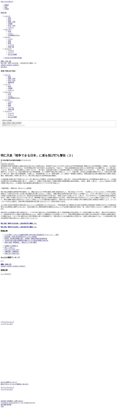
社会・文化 (11, 25)
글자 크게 (11, 164)
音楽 (9, 41)
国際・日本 (11, 22)
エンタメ (7, 37)
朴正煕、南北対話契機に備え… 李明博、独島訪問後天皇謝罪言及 (25, 238)
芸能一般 (11, 47)
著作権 (9, 404)
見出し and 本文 (16, 123)
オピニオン (8, 29)
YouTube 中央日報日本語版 (13, 58)
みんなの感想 (12, 54)
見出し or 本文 (7, 123)
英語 (5, 7)
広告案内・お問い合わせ (15, 401)
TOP (2, 406)
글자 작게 (4, 164)
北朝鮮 (10, 24)
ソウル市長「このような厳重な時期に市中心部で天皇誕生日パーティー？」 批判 (31, 235)
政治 (9, 18)
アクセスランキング (7, 322)
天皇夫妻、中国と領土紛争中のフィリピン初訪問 (20, 236)
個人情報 (4, 404)
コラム (10, 33)
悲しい (7, 384)
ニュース (7, 16)
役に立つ (26, 384)
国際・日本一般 (6, 61)
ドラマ (10, 39)
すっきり (13, 384)
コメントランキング (7, 387)
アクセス (11, 50)
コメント (11, 52)
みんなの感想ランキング (9, 382)
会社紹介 (4, 401)
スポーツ (11, 27)
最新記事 (4, 12)
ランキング (8, 48)
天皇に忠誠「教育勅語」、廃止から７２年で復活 (20, 242)
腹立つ (3, 384)
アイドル (11, 45)
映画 (9, 43)
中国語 (6, 9)
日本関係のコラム (14, 35)
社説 (9, 31)
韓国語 (6, 5)
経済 (9, 20)
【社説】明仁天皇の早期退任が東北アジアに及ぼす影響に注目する (26, 240)
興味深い (19, 384)
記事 (6, 264)
